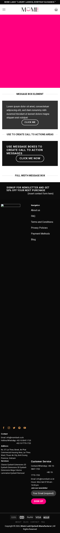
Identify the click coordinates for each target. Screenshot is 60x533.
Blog (25, 522)
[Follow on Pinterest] (19, 428)
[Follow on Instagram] (9, 428)
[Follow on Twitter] (14, 428)
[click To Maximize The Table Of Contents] (28, 19)
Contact (34, 522)
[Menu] (4, 9)
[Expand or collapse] (28, 30)
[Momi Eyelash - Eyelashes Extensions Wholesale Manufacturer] (30, 9)
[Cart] (56, 9)
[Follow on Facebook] (3, 428)
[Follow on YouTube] (24, 428)
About (18, 522)
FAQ (43, 522)
